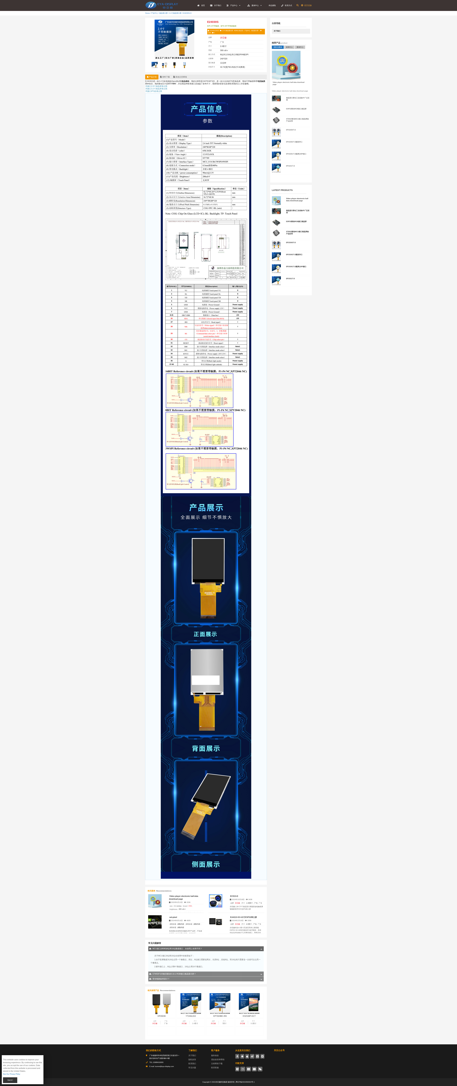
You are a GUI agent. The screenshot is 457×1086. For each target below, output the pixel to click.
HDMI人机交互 (238, 30)
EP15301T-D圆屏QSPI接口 (296, 154)
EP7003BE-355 (220, 1016)
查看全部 (290, 177)
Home (147, 13)
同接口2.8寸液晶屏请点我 (156, 86)
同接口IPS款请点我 (154, 91)
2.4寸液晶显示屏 (175, 13)
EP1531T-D (290, 166)
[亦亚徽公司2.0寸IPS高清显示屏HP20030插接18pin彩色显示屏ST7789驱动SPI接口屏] (162, 1003)
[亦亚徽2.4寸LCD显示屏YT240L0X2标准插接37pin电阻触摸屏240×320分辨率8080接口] (191, 1003)
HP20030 (162, 1016)
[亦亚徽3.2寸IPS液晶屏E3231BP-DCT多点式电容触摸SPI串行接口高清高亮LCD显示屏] (249, 1003)
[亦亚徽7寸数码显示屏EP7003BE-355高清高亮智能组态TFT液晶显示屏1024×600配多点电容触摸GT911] (220, 1003)
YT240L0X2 (191, 1016)
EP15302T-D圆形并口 (294, 142)
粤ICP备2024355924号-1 (245, 1082)
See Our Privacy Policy (11, 1074)
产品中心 (154, 13)
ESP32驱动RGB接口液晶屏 (296, 109)
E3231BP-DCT (249, 1016)
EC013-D (234, 896)
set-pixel (173, 917)
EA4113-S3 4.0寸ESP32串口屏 (243, 917)
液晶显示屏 (163, 13)
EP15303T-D (291, 130)
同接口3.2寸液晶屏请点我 (156, 89)
